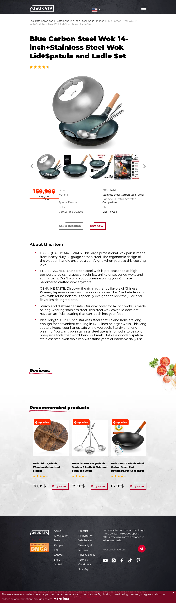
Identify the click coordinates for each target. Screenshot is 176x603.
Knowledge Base (61, 538)
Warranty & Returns (85, 548)
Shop (57, 559)
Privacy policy (86, 554)
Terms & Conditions (84, 562)
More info (61, 599)
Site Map (83, 569)
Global (58, 564)
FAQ (56, 550)
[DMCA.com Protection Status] (39, 547)
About (57, 530)
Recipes (58, 545)
